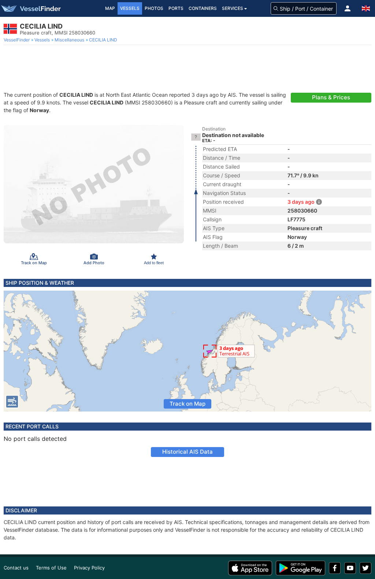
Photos (154, 8)
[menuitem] (17, 40)
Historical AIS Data (187, 451)
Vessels (130, 8)
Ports (175, 8)
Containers (203, 8)
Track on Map (187, 403)
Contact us (16, 568)
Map (110, 8)
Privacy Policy (89, 568)
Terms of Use (51, 568)
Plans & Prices (331, 97)
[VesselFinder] (30, 8)
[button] (347, 8)
